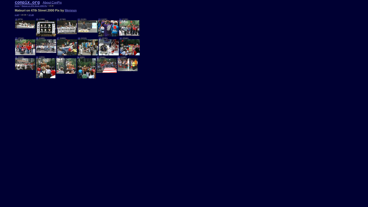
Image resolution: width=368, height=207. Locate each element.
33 (57, 57)
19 (16, 19)
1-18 (17, 15)
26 (37, 38)
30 (121, 38)
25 (16, 38)
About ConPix (52, 2)
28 (79, 38)
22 (79, 19)
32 (37, 57)
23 (99, 19)
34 (78, 57)
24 (120, 19)
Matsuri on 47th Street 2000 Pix (34, 6)
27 (58, 38)
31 (16, 57)
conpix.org (27, 2)
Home (17, 6)
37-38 (31, 15)
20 (37, 19)
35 (98, 57)
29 (100, 38)
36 (118, 57)
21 (58, 19)
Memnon (71, 10)
